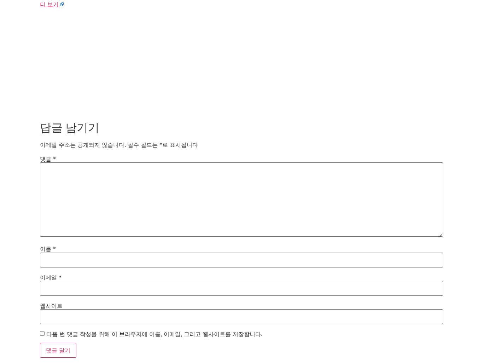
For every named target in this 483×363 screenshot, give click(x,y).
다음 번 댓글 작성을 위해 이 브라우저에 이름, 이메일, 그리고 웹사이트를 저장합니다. (154, 334)
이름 (48, 249)
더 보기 (49, 4)
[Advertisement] (241, 63)
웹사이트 (51, 306)
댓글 (48, 159)
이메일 (51, 277)
